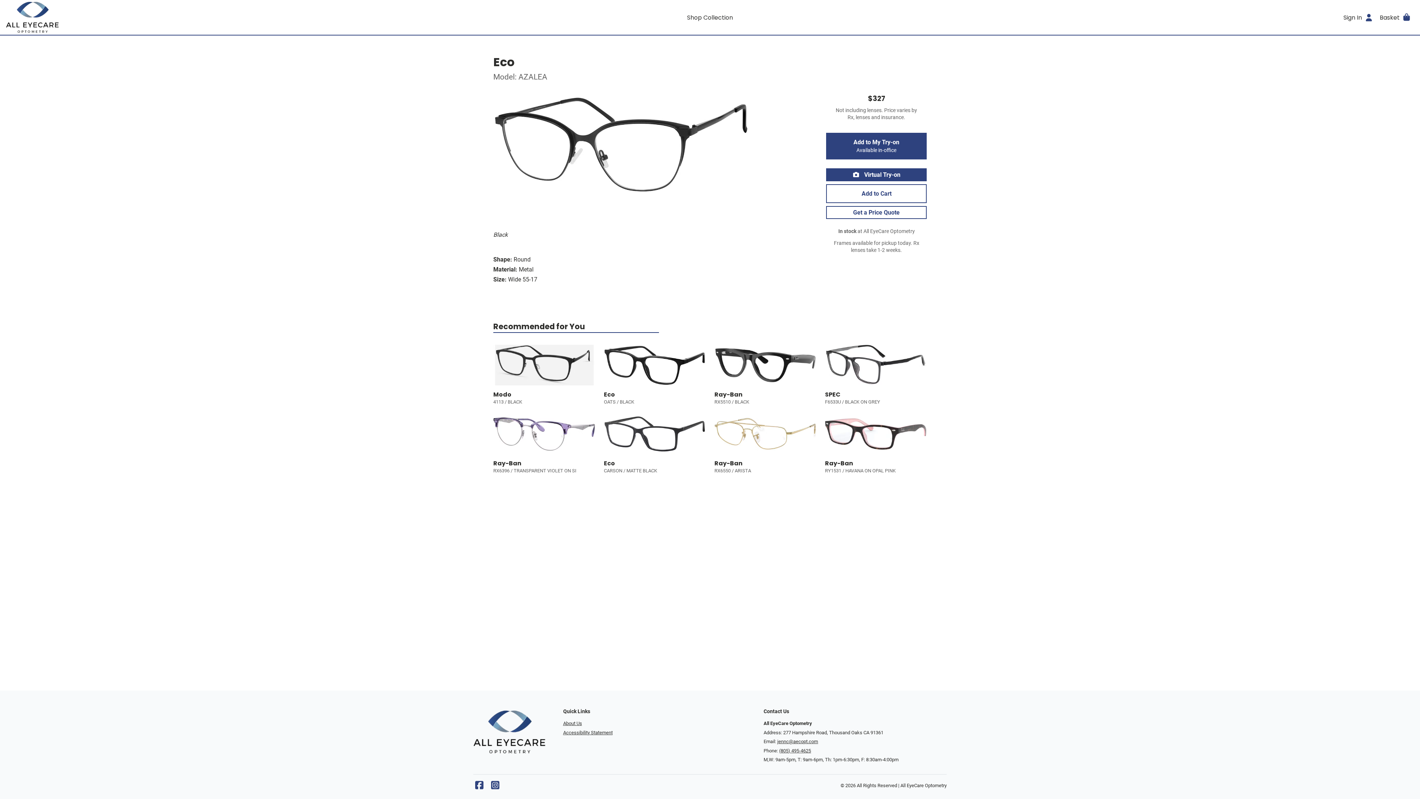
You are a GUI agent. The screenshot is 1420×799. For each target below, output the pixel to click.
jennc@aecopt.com (797, 741)
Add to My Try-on (876, 146)
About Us (572, 723)
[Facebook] (479, 787)
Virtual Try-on (881, 174)
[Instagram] (495, 787)
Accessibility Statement (588, 732)
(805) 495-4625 (795, 751)
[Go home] (182, 17)
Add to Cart (877, 193)
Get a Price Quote (876, 212)
